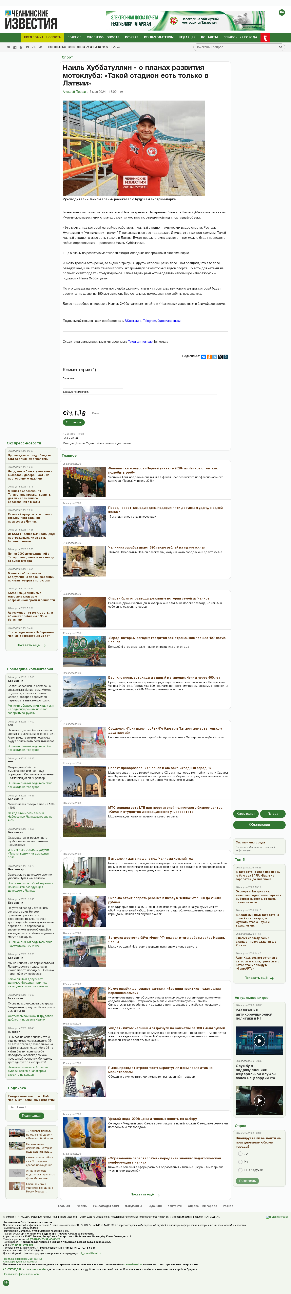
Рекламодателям (159, 37)
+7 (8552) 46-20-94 (37, 1239)
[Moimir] (34, 47)
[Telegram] (40, 47)
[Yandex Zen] (15, 47)
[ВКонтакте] (203, 357)
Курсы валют (246, 813)
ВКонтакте (133, 321)
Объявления (259, 825)
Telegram (149, 321)
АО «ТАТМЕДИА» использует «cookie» (24, 1269)
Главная (64, 1206)
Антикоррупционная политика (20, 1262)
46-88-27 (54, 1239)
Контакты (209, 37)
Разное (228, 1206)
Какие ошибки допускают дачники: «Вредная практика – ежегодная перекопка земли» (28, 983)
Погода (273, 813)
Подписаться (31, 1115)
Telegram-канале (140, 342)
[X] (220, 357)
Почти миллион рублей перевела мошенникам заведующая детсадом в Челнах (30, 887)
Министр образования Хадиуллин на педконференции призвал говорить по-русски (31, 709)
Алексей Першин (75, 92)
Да (246, 1153)
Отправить (74, 422)
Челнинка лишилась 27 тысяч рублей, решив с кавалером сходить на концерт (28, 1071)
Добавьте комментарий (76, 392)
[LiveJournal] (225, 357)
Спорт (67, 57)
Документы (133, 1206)
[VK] (8, 47)
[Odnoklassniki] (21, 47)
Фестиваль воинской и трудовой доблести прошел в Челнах (30, 1018)
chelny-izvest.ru (132, 1264)
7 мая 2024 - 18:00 (103, 92)
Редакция (187, 37)
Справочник (202, 1206)
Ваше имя (68, 378)
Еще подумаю (253, 1170)
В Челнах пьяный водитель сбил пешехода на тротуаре (30, 748)
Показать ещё (28, 645)
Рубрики (131, 37)
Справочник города (240, 37)
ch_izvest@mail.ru (22, 1245)
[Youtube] (27, 47)
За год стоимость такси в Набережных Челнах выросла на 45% (30, 817)
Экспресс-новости (103, 37)
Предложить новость (42, 37)
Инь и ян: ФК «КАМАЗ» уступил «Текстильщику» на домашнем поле (28, 854)
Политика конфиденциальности (21, 1274)
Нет (247, 1162)
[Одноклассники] (209, 357)
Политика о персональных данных (22, 1259)
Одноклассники (169, 321)
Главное (74, 37)
